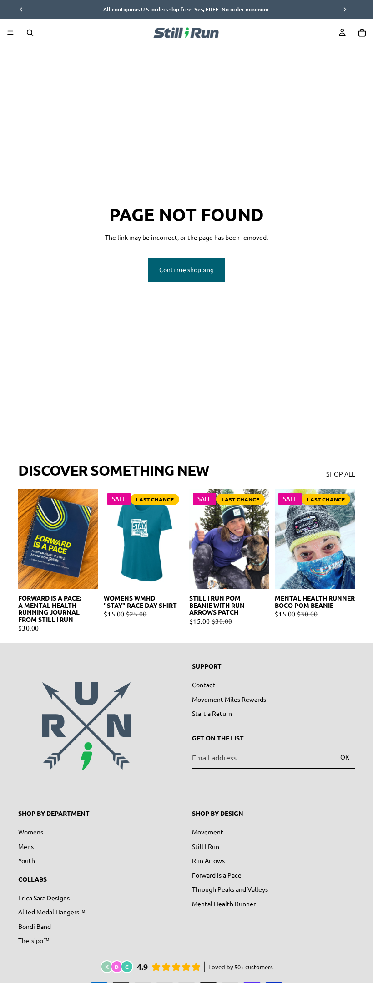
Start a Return (212, 713)
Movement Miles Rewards (229, 699)
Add (262, 575)
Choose (91, 575)
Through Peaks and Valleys (230, 889)
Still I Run (205, 846)
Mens (26, 846)
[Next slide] (88, 539)
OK (344, 757)
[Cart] (362, 33)
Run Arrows (208, 860)
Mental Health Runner (224, 903)
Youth (26, 860)
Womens (30, 831)
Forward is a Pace (217, 874)
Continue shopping (186, 269)
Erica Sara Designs (44, 897)
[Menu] (10, 32)
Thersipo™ (34, 940)
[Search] (30, 33)
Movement (207, 831)
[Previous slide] (28, 539)
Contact (203, 684)
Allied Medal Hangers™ (52, 912)
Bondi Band (34, 926)
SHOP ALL (340, 474)
